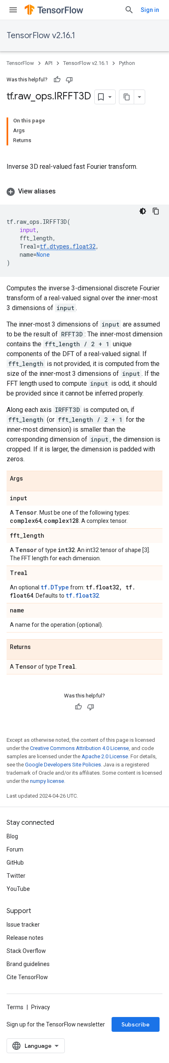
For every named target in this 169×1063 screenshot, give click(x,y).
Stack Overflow (26, 951)
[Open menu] (13, 10)
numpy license (47, 781)
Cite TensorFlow (27, 977)
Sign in (150, 10)
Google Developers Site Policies (63, 765)
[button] (84, 191)
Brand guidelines (28, 964)
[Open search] (129, 10)
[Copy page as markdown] (126, 97)
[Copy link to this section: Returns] (39, 647)
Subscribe (135, 1024)
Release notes (25, 937)
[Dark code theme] (142, 211)
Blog (12, 836)
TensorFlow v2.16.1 (41, 35)
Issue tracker (23, 924)
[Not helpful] (69, 80)
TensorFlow (20, 63)
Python (127, 63)
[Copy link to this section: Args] (31, 479)
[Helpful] (57, 80)
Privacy (40, 1007)
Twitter (16, 875)
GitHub (15, 862)
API (49, 63)
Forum (15, 849)
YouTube (18, 889)
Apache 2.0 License (105, 756)
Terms (15, 1007)
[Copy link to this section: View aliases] (64, 191)
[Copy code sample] (155, 211)
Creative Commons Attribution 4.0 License (79, 748)
